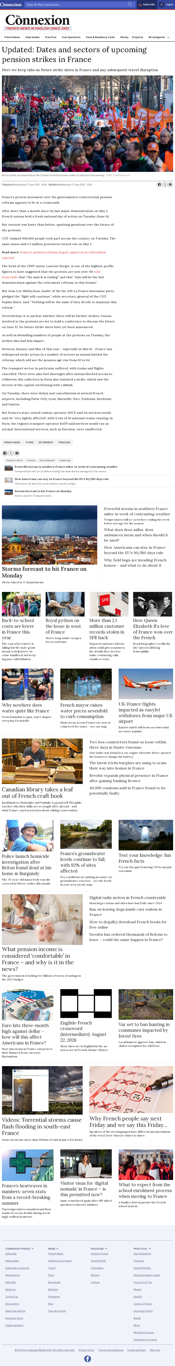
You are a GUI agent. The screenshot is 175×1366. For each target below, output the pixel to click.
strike (29, 442)
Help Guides (32, 37)
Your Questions (71, 37)
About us (10, 1289)
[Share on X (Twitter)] (164, 184)
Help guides (12, 1261)
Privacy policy (87, 1350)
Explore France (99, 1254)
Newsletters (12, 1275)
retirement (46, 442)
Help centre (12, 1304)
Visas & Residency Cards (100, 37)
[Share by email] (170, 184)
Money (124, 37)
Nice (50, 1304)
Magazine (97, 1248)
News (51, 1248)
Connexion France (17, 1248)
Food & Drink (98, 1261)
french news (12, 442)
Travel (52, 1268)
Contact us (11, 1297)
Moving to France (144, 1332)
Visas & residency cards (147, 1275)
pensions (64, 442)
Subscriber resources (17, 1268)
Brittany (53, 1289)
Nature (95, 1275)
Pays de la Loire (57, 1311)
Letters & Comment (60, 1261)
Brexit (137, 1318)
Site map (155, 1350)
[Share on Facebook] (159, 184)
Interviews (97, 1268)
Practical (50, 37)
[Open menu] (160, 37)
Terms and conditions (111, 1350)
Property (137, 37)
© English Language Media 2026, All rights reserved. (45, 1350)
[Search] (130, 5)
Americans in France (145, 1340)
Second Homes (142, 1268)
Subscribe (149, 4)
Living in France (143, 1304)
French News (12, 37)
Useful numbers (14, 1325)
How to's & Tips (143, 1282)
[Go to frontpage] (38, 23)
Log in (169, 4)
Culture (95, 1282)
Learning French (143, 1311)
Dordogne (54, 1297)
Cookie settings (136, 1350)
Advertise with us (15, 1311)
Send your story (14, 1318)
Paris (51, 1275)
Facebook (87, 1359)
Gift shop (10, 1282)
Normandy (54, 1282)
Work (137, 1325)
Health (138, 1297)
